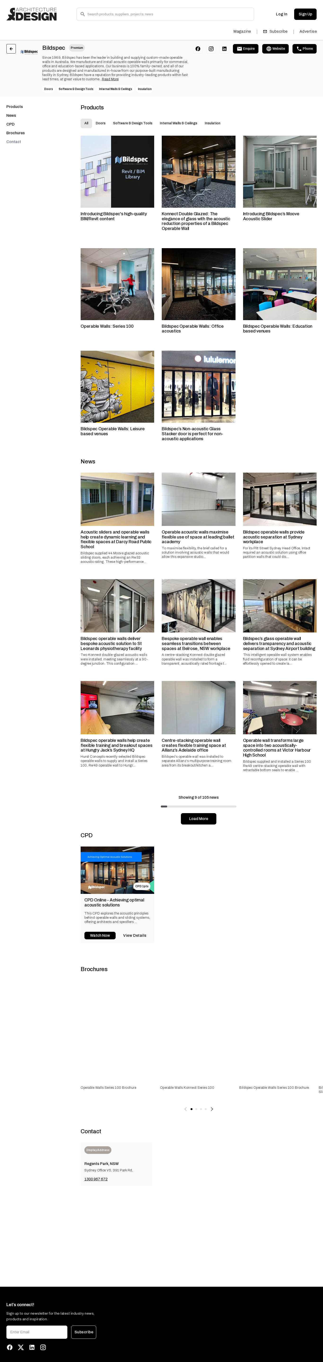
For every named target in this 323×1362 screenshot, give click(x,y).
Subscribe (279, 31)
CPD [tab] (10, 124)
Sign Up (305, 14)
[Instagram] (211, 49)
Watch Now (100, 935)
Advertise (308, 31)
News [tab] (11, 115)
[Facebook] (198, 49)
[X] (20, 1347)
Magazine (242, 31)
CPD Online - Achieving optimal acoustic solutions (114, 902)
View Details (135, 935)
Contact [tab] (13, 142)
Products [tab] (14, 107)
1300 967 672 (96, 1179)
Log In (281, 14)
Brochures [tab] (15, 133)
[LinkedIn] (224, 49)
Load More (198, 819)
